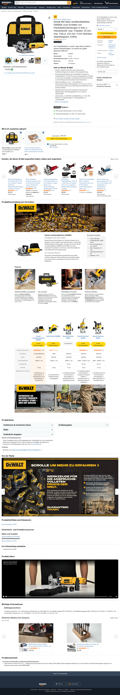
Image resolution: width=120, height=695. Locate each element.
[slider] (57, 596)
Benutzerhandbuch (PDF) (9, 524)
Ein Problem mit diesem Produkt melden (68, 118)
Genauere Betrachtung (10, 564)
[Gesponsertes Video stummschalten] (50, 640)
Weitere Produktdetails (61, 102)
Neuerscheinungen (31, 7)
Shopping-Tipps (51, 7)
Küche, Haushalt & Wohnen (100, 7)
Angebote (42, 7)
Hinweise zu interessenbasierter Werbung (80, 689)
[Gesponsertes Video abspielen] (84, 633)
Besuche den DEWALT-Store (62, 19)
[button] (4, 7)
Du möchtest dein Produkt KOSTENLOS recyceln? (20, 73)
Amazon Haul (12, 7)
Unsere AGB (33, 689)
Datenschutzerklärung (43, 689)
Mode (59, 7)
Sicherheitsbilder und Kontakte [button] (11, 536)
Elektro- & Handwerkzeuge (15, 11)
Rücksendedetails (36, 444)
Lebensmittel (76, 7)
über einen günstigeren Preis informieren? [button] (26, 450)
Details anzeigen (54, 147)
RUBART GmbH (110, 41)
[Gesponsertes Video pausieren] (50, 637)
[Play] (3, 596)
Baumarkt (4, 11)
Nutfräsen (35, 11)
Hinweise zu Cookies (63, 689)
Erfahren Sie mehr (86, 122)
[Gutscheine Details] (70, 7)
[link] (34, 138)
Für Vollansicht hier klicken (27, 55)
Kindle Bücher (86, 7)
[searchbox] (43, 3)
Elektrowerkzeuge (27, 11)
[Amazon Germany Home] (42, 685)
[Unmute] (116, 596)
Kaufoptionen (68, 343)
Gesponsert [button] (4, 620)
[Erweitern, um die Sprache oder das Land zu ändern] (77, 3)
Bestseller (21, 7)
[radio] (8, 60)
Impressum (53, 689)
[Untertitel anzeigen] (50, 625)
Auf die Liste (101, 71)
